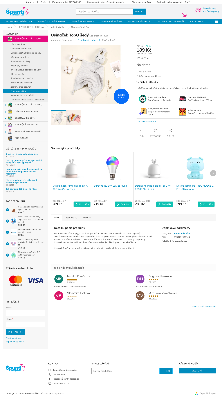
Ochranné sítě (17, 74)
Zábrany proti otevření (21, 86)
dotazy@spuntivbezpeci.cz (64, 370)
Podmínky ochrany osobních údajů (173, 2)
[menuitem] (19, 21)
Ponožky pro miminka (21, 82)
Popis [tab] (56, 217)
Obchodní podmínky (141, 2)
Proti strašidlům (18, 91)
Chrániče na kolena (20, 57)
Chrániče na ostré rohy (21, 48)
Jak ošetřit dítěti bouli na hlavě (22, 189)
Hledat (139, 11)
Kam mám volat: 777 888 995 (66, 2)
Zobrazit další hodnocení (203, 306)
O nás (43, 2)
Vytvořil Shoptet (208, 393)
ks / (197, 370)
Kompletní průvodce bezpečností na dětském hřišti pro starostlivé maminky (24, 171)
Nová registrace (13, 338)
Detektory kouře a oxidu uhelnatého (28, 99)
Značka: (108, 40)
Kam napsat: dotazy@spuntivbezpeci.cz (106, 2)
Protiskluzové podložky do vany (26, 69)
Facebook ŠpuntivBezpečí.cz (65, 378)
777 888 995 (58, 374)
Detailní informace (145, 121)
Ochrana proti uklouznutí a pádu (26, 52)
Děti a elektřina (18, 44)
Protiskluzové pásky (20, 61)
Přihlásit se (15, 332)
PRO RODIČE (21, 138)
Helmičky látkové (19, 65)
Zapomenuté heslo (15, 341)
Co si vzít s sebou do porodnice (22, 154)
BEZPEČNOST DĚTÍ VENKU (28, 104)
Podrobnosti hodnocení (89, 40)
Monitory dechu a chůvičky (23, 95)
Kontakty (30, 2)
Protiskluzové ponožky (22, 78)
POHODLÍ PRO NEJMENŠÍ (28, 131)
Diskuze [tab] (86, 217)
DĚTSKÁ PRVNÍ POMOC (27, 111)
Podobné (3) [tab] (71, 217)
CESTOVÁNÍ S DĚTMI (25, 118)
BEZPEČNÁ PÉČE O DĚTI (27, 124)
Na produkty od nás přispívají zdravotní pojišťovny (21, 181)
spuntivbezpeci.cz (60, 383)
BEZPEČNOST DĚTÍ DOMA (28, 38)
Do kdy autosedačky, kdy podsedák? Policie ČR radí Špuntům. (25, 161)
